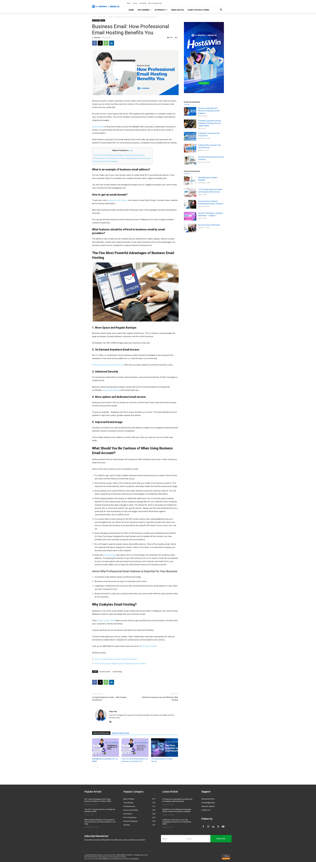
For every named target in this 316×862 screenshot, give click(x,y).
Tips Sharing (143, 10)
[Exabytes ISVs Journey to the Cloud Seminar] (190, 148)
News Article (177, 10)
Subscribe (221, 839)
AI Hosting (142, 3)
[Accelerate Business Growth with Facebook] (190, 160)
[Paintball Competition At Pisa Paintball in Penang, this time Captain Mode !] (190, 124)
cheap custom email (106, 620)
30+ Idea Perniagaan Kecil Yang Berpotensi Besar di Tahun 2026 (97, 800)
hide (130, 150)
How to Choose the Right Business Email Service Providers (120, 663)
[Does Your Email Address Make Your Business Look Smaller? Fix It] (135, 747)
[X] (100, 43)
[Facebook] (94, 43)
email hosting (117, 671)
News (128, 3)
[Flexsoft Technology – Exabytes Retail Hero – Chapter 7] (190, 216)
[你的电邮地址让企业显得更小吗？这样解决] (105, 747)
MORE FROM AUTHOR (120, 733)
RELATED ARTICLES (101, 733)
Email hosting (98, 126)
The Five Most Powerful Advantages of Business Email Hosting (119, 155)
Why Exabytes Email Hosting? (105, 161)
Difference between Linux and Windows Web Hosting (160, 698)
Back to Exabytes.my (155, 3)
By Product (160, 10)
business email (105, 671)
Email (110, 17)
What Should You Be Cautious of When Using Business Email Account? (122, 158)
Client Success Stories (198, 10)
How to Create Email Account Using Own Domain (116, 659)
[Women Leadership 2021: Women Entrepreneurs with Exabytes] (190, 111)
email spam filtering (111, 390)
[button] (221, 10)
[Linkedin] (111, 43)
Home (131, 10)
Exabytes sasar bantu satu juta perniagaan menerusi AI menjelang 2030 (176, 822)
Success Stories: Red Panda (209, 225)
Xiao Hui (97, 37)
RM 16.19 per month (147, 646)
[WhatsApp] (105, 43)
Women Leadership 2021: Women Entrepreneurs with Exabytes (209, 110)
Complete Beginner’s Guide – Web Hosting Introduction (109, 698)
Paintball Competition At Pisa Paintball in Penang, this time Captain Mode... (209, 123)
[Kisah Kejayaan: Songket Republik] (190, 180)
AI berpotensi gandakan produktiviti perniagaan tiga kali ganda (177, 800)
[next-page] (97, 766)
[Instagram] (208, 827)
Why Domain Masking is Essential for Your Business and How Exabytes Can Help (100, 822)
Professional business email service (108, 365)
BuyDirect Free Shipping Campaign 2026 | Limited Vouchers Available (176, 810)
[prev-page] (93, 766)
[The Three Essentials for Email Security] (164, 747)
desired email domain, (118, 200)
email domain (110, 555)
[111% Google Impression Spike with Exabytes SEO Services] (190, 192)
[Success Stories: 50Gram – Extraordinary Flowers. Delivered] (190, 204)
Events (135, 3)
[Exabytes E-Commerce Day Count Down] (190, 136)
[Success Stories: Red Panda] (190, 228)
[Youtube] (223, 827)
